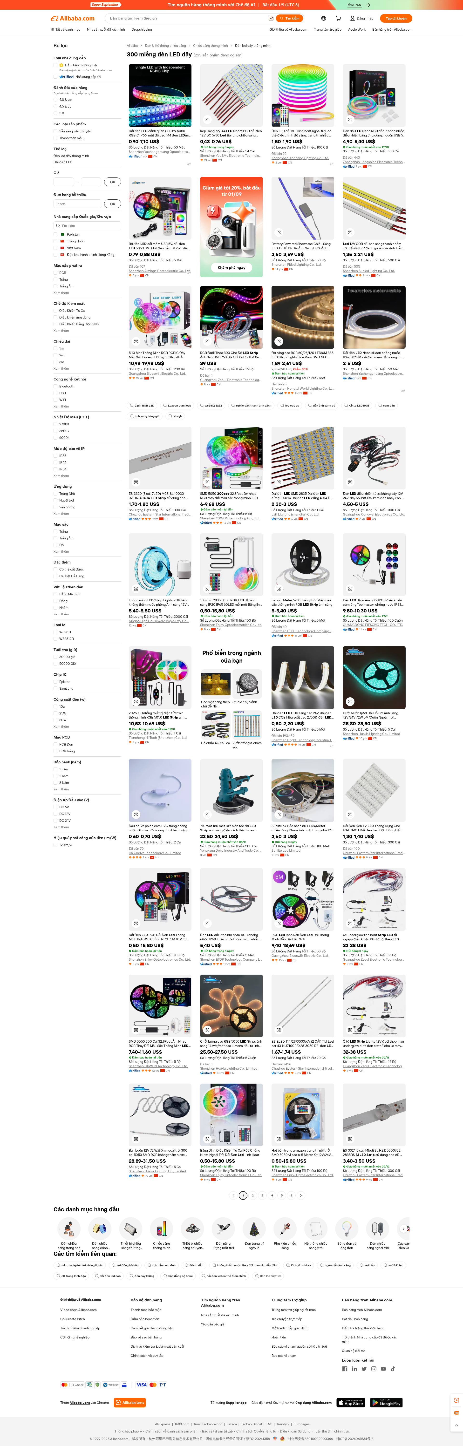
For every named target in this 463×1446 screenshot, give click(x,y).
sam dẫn (389, 405)
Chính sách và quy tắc (147, 1356)
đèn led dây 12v (270, 1276)
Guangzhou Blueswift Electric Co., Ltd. (157, 373)
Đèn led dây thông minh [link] (253, 46)
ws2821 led (395, 1265)
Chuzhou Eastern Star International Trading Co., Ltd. (160, 514)
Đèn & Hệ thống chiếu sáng (165, 46)
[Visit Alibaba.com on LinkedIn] (354, 1369)
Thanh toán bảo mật (146, 1310)
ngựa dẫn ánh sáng (338, 1265)
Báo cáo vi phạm (284, 1356)
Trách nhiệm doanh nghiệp (80, 1328)
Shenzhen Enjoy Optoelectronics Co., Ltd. (231, 625)
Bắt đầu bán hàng (355, 1319)
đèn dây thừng (144, 1276)
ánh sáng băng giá (147, 416)
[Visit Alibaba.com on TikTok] (393, 1369)
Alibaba (132, 46)
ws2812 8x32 (213, 405)
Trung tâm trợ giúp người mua (294, 1310)
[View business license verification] (275, 1438)
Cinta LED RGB (359, 405)
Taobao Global (251, 1424)
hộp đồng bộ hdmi (180, 1276)
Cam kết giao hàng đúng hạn (152, 1328)
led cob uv (292, 405)
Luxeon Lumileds (179, 405)
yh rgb (177, 416)
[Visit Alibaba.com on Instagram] (374, 1369)
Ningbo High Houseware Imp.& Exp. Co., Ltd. (160, 621)
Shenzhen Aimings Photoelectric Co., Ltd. (160, 271)
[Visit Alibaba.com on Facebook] (345, 1369)
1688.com (182, 1424)
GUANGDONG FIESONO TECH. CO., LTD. (373, 625)
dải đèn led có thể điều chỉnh (226, 1276)
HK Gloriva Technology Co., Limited (155, 853)
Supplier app (236, 1403)
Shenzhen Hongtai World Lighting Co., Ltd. (303, 388)
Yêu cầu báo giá (212, 1324)
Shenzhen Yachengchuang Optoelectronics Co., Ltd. (160, 152)
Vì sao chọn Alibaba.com (78, 1310)
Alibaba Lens (80, 1403)
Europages (301, 1424)
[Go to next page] (301, 1195)
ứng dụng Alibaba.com (313, 1403)
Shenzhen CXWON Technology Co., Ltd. (229, 518)
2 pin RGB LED (144, 405)
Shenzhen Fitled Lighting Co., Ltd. (296, 264)
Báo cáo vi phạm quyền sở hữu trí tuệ (299, 1346)
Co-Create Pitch (72, 1319)
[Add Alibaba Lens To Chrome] (130, 1402)
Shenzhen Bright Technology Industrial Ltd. (303, 740)
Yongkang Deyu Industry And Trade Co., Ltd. (231, 850)
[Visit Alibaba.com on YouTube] (383, 1369)
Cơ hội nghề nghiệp (74, 1337)
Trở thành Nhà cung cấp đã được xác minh (369, 1339)
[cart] (339, 19)
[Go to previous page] (233, 1195)
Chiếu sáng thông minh (210, 46)
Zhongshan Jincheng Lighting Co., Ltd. (300, 158)
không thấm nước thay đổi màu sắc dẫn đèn (247, 1265)
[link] (456, 1400)
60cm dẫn (196, 1265)
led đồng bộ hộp (127, 1265)
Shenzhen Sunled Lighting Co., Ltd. (369, 271)
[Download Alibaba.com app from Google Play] (386, 1402)
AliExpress (162, 1424)
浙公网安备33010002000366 (310, 1439)
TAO (269, 1424)
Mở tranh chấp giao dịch (289, 1328)
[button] (271, 18)
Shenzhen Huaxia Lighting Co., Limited (371, 734)
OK (112, 182)
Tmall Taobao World (207, 1424)
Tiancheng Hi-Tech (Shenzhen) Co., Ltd (158, 738)
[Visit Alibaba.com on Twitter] (364, 1369)
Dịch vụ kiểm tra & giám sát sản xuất (157, 1346)
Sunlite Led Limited (286, 850)
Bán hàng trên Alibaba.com (362, 1310)
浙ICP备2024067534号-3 (355, 1439)
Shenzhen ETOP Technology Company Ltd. (303, 631)
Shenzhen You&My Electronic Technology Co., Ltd (231, 155)
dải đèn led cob (110, 1276)
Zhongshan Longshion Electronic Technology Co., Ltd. (374, 162)
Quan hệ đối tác (354, 1351)
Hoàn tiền (279, 1337)
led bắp (369, 1265)
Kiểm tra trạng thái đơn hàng (363, 1328)
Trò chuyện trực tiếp (287, 1319)
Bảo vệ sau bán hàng (146, 1337)
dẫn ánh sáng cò (324, 405)
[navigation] (87, 621)
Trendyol (282, 1424)
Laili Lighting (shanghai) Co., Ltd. (295, 514)
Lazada (231, 1424)
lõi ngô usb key (301, 1265)
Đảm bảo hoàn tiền (145, 1319)
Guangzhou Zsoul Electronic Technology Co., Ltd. (231, 380)
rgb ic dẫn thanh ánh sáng (253, 405)
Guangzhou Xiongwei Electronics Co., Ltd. (374, 514)
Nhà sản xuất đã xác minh (220, 1315)
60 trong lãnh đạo (73, 1276)
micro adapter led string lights (82, 1265)
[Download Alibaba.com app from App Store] (350, 1402)
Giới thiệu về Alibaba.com (80, 1300)
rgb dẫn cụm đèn (164, 1265)
